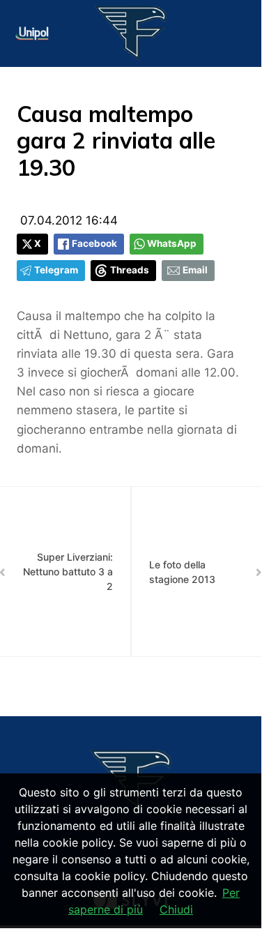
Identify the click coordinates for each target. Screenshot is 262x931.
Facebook (94, 243)
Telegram (56, 269)
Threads (129, 269)
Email (195, 269)
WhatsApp (171, 243)
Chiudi (176, 909)
